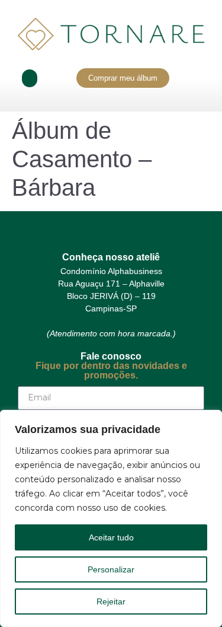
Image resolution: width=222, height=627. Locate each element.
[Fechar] (209, 420)
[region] (111, 518)
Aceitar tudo (111, 537)
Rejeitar (111, 601)
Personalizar (111, 569)
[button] (29, 78)
